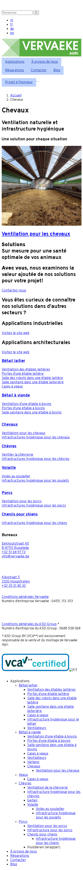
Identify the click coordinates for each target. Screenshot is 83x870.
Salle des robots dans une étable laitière (32, 378)
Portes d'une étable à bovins (23, 408)
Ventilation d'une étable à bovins (26, 404)
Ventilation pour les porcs (22, 501)
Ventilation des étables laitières (26, 370)
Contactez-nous (14, 291)
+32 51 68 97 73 (14, 552)
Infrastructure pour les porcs (49, 830)
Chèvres (9, 446)
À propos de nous (44, 62)
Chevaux (10, 424)
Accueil (15, 95)
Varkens (33, 762)
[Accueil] (41, 55)
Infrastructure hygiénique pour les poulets (56, 815)
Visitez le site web (15, 333)
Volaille (9, 467)
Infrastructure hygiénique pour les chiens (56, 841)
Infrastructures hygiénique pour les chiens (34, 523)
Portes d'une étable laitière (23, 374)
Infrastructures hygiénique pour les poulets (35, 481)
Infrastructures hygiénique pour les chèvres (35, 459)
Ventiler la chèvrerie (17, 455)
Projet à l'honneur (19, 82)
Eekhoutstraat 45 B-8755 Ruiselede (15, 546)
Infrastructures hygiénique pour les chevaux (36, 437)
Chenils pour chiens (20, 514)
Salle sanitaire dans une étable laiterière (33, 382)
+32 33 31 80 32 (14, 586)
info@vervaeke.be (15, 556)
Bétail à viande (16, 395)
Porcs (7, 492)
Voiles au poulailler (16, 476)
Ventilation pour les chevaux (23, 433)
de (12, 29)
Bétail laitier (13, 360)
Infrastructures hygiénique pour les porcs (34, 506)
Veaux (23, 775)
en (12, 33)
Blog (56, 70)
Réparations (14, 70)
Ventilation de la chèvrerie (47, 788)
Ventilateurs (36, 728)
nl (11, 20)
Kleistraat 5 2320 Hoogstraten (16, 579)
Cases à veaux (12, 387)
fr (11, 25)
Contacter (39, 70)
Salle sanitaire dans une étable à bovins (32, 413)
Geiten (32, 800)
